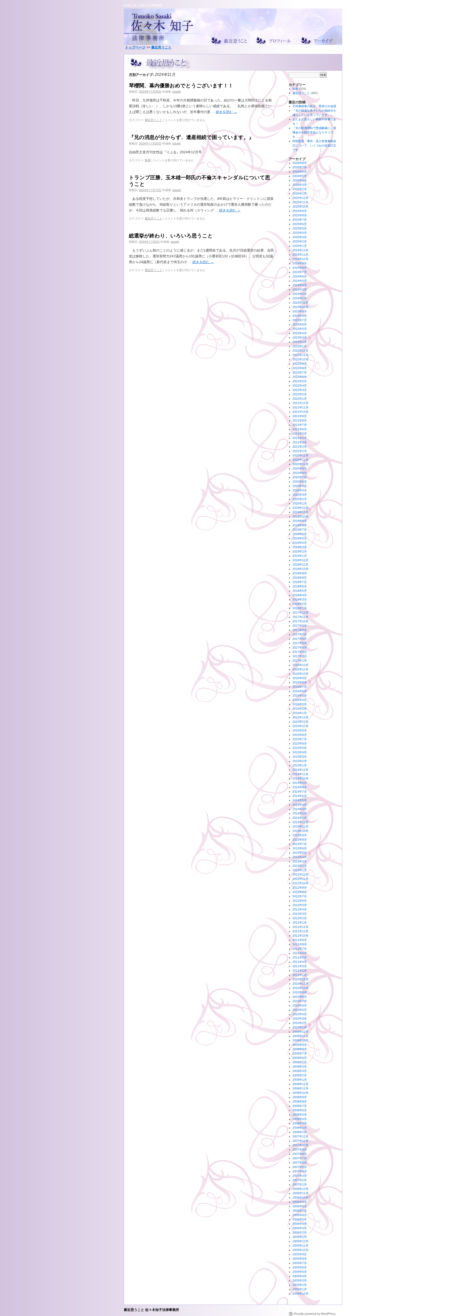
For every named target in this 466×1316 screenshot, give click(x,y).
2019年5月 (299, 538)
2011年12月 (300, 927)
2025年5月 (299, 228)
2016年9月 (299, 678)
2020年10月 (300, 464)
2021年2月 (299, 446)
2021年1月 (299, 451)
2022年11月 (300, 355)
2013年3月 (299, 861)
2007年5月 (299, 1167)
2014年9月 (299, 783)
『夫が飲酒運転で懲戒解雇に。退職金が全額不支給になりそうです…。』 (314, 132)
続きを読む (226, 112)
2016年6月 (299, 691)
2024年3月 (299, 289)
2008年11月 (300, 1088)
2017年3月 (299, 652)
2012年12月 (300, 874)
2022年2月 (299, 394)
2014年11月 (300, 774)
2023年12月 (300, 302)
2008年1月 (299, 1132)
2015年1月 (299, 765)
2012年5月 (299, 905)
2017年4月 (299, 647)
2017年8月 (299, 630)
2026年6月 (299, 171)
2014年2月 (299, 813)
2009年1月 (299, 1079)
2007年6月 (299, 1162)
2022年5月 (299, 381)
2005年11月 (300, 1245)
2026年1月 (299, 193)
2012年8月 (299, 892)
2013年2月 (299, 866)
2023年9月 (299, 311)
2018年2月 (299, 604)
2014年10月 (300, 778)
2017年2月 (299, 656)
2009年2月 (299, 1075)
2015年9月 (299, 730)
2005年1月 (299, 1289)
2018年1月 (299, 608)
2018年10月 (300, 569)
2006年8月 (299, 1206)
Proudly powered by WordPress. (315, 1314)
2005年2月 (299, 1285)
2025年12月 (300, 198)
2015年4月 (299, 752)
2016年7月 (299, 687)
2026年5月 (299, 176)
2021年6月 (299, 429)
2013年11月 (300, 826)
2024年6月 (299, 276)
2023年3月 (299, 337)
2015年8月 (299, 735)
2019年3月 (299, 547)
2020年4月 (299, 490)
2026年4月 (299, 180)
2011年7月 (299, 948)
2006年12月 (300, 1189)
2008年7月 (299, 1106)
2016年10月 (300, 673)
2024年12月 (300, 250)
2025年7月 (299, 219)
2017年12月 (300, 612)
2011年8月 (299, 944)
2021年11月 (300, 407)
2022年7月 (299, 372)
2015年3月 (299, 756)
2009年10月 (300, 1040)
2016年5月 (299, 695)
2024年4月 (299, 285)
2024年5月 (299, 281)
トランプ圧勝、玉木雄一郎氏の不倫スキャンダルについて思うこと (199, 180)
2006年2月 (299, 1232)
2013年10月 (300, 831)
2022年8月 (299, 368)
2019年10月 (300, 516)
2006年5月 (299, 1219)
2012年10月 (300, 883)
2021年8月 (299, 420)
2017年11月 (300, 617)
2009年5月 (299, 1062)
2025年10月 (300, 206)
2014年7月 (299, 791)
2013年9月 (299, 835)
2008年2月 (299, 1127)
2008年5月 (299, 1114)
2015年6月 (299, 743)
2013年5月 (299, 852)
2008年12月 (300, 1084)
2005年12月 (300, 1241)
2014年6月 (299, 796)
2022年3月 (299, 390)
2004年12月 (300, 1293)
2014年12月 (300, 770)
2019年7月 (299, 529)
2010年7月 (299, 1001)
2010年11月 (300, 983)
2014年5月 (299, 800)
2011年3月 (299, 966)
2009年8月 (299, 1049)
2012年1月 (299, 922)
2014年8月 (299, 787)
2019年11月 (300, 512)
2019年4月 (299, 542)
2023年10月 (300, 307)
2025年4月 (299, 233)
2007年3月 (299, 1176)
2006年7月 (299, 1210)
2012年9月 (299, 887)
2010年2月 (299, 1023)
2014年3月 (299, 809)
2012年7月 (299, 896)
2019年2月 (299, 551)
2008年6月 (299, 1110)
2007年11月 (300, 1141)
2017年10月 (300, 621)
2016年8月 (299, 682)
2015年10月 (300, 726)
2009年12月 (300, 1031)
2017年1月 (299, 660)
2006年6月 (299, 1215)
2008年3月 (299, 1123)
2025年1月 (299, 246)
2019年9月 (299, 521)
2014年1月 (299, 818)
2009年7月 (299, 1053)
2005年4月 (299, 1276)
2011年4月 (299, 962)
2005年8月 (299, 1258)
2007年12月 (300, 1136)
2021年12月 (300, 403)
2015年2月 (299, 761)
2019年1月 (299, 556)
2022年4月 (299, 385)
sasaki (176, 91)
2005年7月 (299, 1263)
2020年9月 (299, 468)
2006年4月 (299, 1224)
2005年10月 (300, 1250)
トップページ (135, 47)
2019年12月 (300, 508)
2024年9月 (299, 263)
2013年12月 (300, 822)
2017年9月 (299, 625)
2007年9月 (299, 1149)
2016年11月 (300, 669)
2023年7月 (299, 320)
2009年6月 (299, 1058)
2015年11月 (300, 721)
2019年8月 (299, 525)
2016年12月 (300, 665)
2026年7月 (299, 167)
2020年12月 (300, 455)
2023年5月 (299, 329)
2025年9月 (299, 211)
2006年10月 (300, 1197)
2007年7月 (299, 1158)
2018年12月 (300, 560)
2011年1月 (299, 975)
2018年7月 (299, 582)
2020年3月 (299, 494)
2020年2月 (299, 499)
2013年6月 (299, 848)
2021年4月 (299, 438)
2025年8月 (299, 215)
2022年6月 (299, 377)
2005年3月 (299, 1280)
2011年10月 (300, 935)
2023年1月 (299, 346)
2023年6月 (299, 324)
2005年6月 (299, 1267)
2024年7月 (299, 272)
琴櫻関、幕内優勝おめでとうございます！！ (181, 85)
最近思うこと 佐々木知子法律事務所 (151, 1309)
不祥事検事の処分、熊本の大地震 (314, 106)
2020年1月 (299, 503)
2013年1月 (299, 870)
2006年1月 (299, 1237)
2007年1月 (299, 1184)
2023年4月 (299, 333)
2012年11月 (300, 879)
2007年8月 (299, 1154)
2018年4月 (299, 595)
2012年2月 (299, 918)
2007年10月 (300, 1145)
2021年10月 (300, 412)
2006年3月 (299, 1228)
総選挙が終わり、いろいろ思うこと (171, 235)
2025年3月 (299, 237)
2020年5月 (299, 486)
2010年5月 (299, 1010)
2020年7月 (299, 477)
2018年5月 (299, 591)
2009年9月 (299, 1045)
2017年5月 (299, 643)
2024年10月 (300, 259)
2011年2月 (299, 970)
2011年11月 (300, 931)
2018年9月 (299, 573)
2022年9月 (299, 364)
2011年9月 (299, 940)
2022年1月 (299, 398)
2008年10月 (300, 1093)
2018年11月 (300, 564)
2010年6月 (299, 1005)
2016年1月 (299, 713)
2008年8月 (299, 1101)
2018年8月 (299, 577)
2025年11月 (300, 202)
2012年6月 (299, 900)
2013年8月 (299, 839)
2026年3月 (299, 185)
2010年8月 (299, 997)
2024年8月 (299, 267)
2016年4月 (299, 700)
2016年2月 (299, 708)
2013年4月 (299, 857)
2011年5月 (299, 957)
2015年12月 (300, 717)
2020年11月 (300, 460)
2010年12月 (300, 979)
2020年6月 (299, 481)
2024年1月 (299, 298)
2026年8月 (299, 163)
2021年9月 (299, 416)
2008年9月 (299, 1097)
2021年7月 (299, 425)
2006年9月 (299, 1202)
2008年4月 (299, 1119)
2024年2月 (299, 294)
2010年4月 (299, 1014)
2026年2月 (299, 189)
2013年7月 (299, 844)
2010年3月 (299, 1018)
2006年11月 (300, 1193)
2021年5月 (299, 433)
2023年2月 (299, 342)
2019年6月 (299, 534)
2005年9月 (299, 1254)
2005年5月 (299, 1272)
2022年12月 (300, 350)
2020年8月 (299, 473)
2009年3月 (299, 1071)
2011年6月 (299, 953)
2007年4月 (299, 1171)
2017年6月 (299, 639)
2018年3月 (299, 599)
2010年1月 (299, 1027)
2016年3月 (299, 704)
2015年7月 (299, 739)
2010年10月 (300, 988)
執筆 (148, 160)
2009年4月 (299, 1066)
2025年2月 (299, 241)
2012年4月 (299, 909)
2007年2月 (299, 1180)
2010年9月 (299, 992)
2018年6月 (299, 586)
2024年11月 (300, 254)
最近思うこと (161, 47)
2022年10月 (300, 359)
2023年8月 (299, 315)
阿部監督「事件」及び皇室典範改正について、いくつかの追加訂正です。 (314, 145)
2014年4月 (299, 804)
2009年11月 (300, 1036)
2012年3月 (299, 914)
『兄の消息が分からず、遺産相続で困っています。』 (191, 136)
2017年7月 (299, 634)
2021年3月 (299, 442)
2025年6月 (299, 224)
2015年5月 (299, 748)
